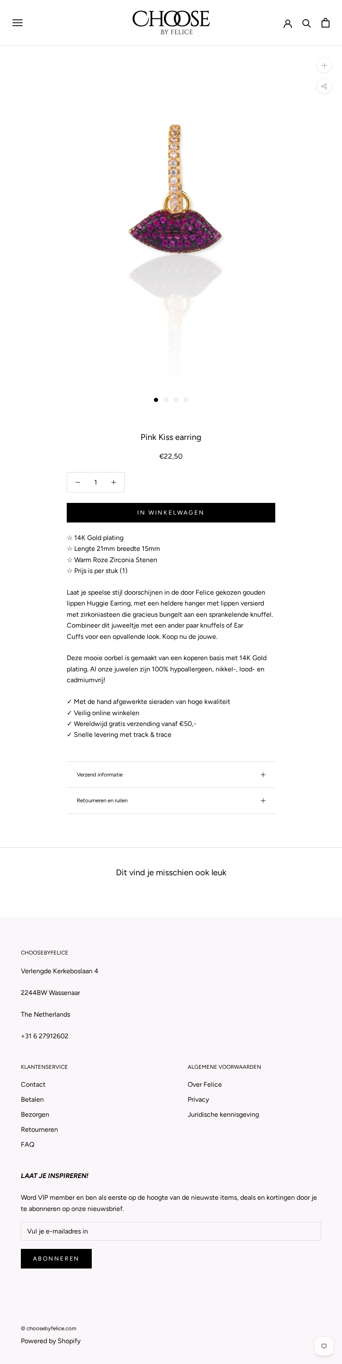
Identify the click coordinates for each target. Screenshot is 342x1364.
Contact (33, 1084)
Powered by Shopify (50, 1341)
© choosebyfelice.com (48, 1328)
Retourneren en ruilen (102, 800)
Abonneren (56, 1258)
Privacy (198, 1099)
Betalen (32, 1099)
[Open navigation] (18, 23)
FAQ (27, 1144)
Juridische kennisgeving (223, 1114)
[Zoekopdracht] (306, 22)
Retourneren (39, 1129)
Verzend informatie (100, 774)
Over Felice (205, 1084)
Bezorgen (35, 1114)
